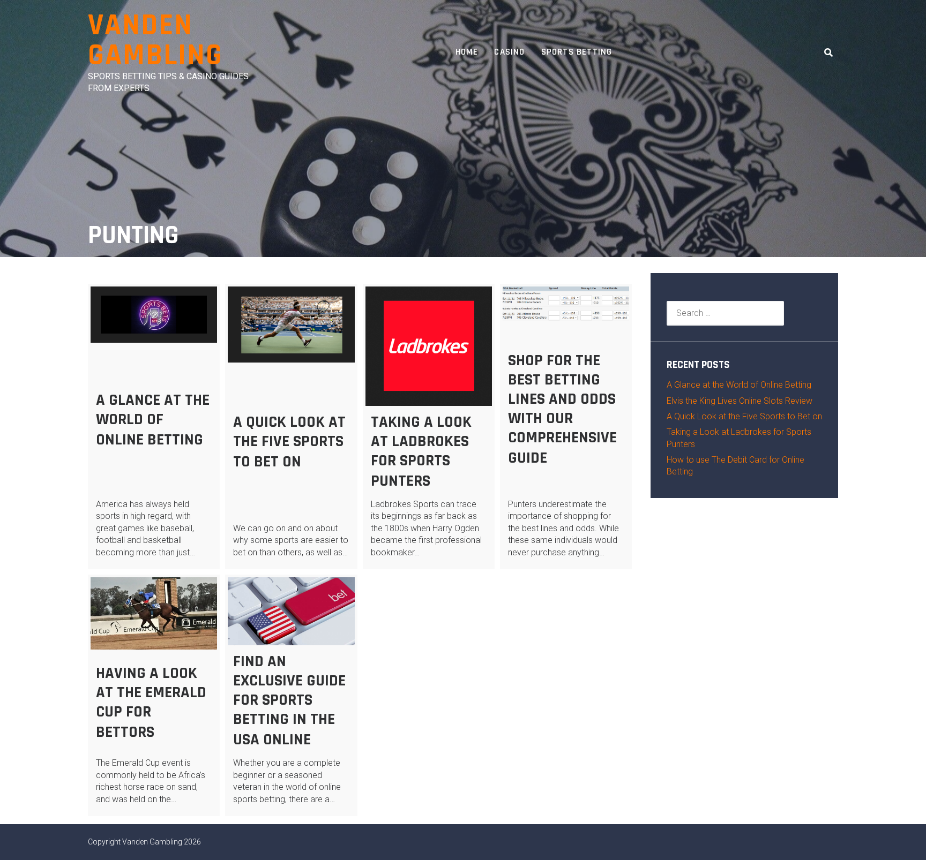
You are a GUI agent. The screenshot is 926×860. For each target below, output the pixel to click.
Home (467, 52)
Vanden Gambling (155, 40)
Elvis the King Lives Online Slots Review (739, 401)
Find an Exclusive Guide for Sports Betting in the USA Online (289, 700)
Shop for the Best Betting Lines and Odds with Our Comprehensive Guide (562, 409)
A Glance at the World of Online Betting (153, 420)
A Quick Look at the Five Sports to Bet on (289, 442)
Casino (509, 52)
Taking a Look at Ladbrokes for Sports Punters (421, 451)
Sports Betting (577, 52)
